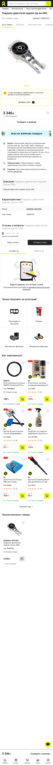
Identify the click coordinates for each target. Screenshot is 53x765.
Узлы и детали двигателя (36, 9)
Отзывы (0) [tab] (14, 251)
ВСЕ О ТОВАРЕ (7, 25)
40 (16, 440)
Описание (20, 25)
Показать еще (25, 507)
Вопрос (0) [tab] (39, 251)
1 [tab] (25, 86)
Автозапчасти (17, 9)
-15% (5, 409)
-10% (30, 361)
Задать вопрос (13, 242)
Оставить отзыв (39, 242)
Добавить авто (24, 102)
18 (41, 440)
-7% (30, 409)
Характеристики (35, 25)
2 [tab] (28, 85)
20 (41, 392)
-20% (5, 457)
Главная (5, 9)
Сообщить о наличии (26, 122)
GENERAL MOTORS (34, 209)
